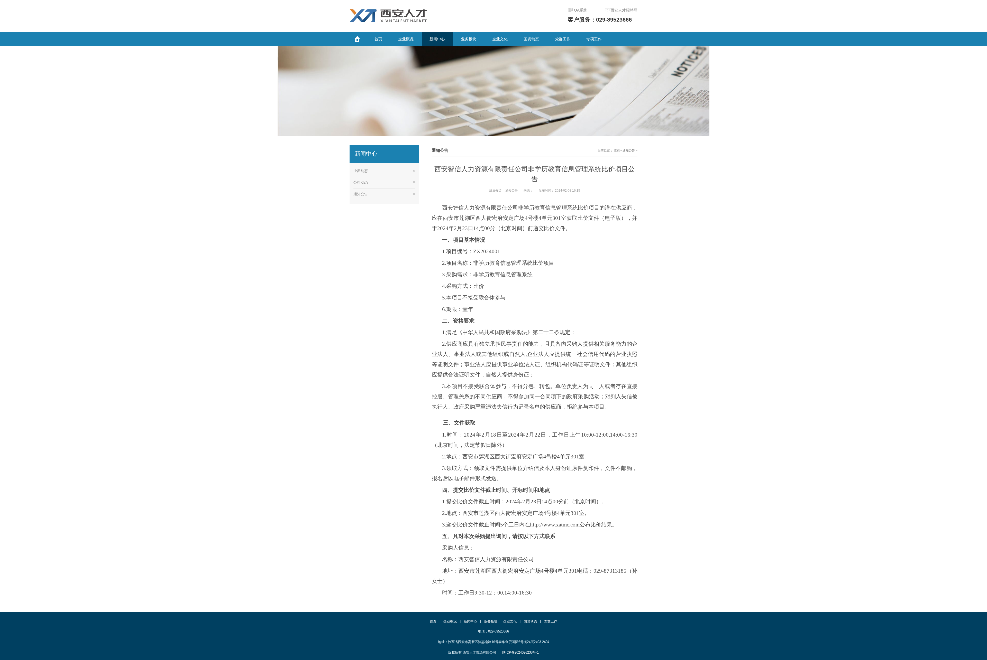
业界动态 (360, 171)
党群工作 (550, 621)
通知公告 (629, 150)
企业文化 (510, 621)
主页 (617, 150)
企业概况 (450, 621)
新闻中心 (470, 621)
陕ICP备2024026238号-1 (520, 652)
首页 (433, 621)
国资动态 (530, 621)
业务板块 (490, 621)
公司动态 (360, 182)
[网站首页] (357, 39)
